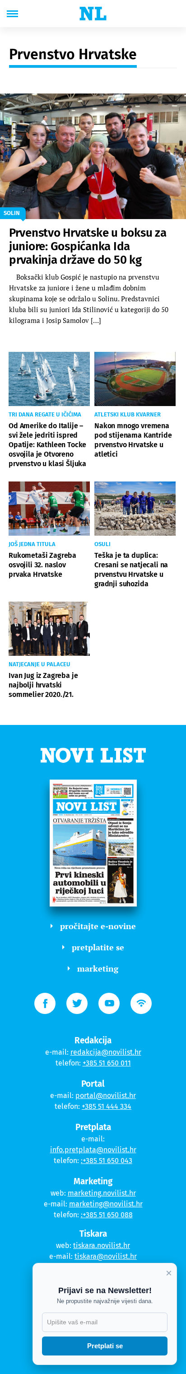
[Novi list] (93, 13)
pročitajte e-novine (98, 926)
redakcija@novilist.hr (105, 1052)
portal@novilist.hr (105, 1095)
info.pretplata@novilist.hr (93, 1149)
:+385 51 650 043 (106, 1160)
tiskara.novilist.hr (101, 1245)
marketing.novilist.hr (102, 1193)
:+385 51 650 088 (107, 1214)
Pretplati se (105, 1346)
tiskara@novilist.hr (105, 1256)
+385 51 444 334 (106, 1106)
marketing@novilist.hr (106, 1204)
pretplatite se (98, 947)
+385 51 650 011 (107, 1063)
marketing (97, 968)
